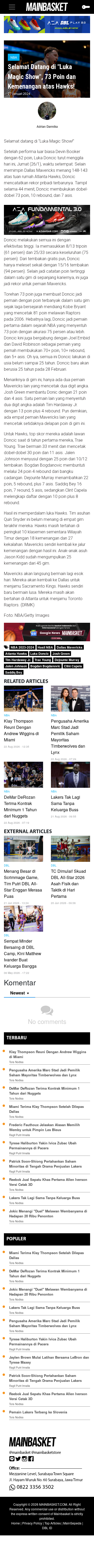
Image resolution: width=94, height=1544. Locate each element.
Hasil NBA (45, 647)
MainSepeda (72, 1523)
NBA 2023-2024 (22, 647)
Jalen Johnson (16, 666)
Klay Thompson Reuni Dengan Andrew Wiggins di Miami (21, 730)
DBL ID (47, 1527)
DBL (6, 865)
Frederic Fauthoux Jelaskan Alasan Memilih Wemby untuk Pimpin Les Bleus (44, 1127)
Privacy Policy (32, 1523)
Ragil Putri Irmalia (19, 1135)
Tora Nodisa (16, 1062)
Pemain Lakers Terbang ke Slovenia (38, 1411)
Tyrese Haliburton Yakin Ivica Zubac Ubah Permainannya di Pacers (43, 1145)
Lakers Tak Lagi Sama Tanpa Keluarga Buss (65, 803)
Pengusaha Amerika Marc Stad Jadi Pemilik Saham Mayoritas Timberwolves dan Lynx (44, 1072)
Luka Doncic (39, 653)
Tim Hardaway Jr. (18, 659)
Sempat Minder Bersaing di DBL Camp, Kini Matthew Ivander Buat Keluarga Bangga (22, 953)
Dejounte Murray (67, 659)
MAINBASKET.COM (53, 1504)
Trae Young (42, 659)
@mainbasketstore (46, 1452)
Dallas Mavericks (70, 647)
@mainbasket (20, 1452)
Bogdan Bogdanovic (45, 666)
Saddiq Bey (13, 672)
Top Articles (52, 1523)
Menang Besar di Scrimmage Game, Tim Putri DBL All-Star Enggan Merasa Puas (23, 883)
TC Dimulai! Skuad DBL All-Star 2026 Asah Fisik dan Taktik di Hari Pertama (68, 883)
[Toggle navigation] (12, 7)
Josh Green (61, 653)
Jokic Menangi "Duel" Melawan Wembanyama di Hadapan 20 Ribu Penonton (48, 1213)
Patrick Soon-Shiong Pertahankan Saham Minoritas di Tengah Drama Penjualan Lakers (45, 1164)
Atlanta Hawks (16, 653)
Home (15, 1523)
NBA (13, 57)
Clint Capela (73, 666)
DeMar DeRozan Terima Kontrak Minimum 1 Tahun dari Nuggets (20, 806)
